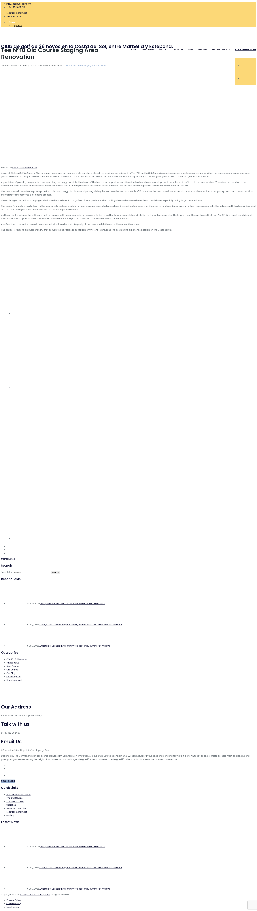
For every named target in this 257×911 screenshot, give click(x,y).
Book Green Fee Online (18, 794)
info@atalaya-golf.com (18, 3)
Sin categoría (13, 676)
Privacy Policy (13, 900)
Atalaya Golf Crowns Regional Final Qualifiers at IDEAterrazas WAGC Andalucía (80, 624)
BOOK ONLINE (8, 781)
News (190, 49)
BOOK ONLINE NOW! (245, 49)
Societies (11, 804)
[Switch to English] (242, 65)
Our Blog (10, 673)
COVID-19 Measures (16, 659)
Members (202, 49)
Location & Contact (16, 12)
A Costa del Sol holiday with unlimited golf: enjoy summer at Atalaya (74, 645)
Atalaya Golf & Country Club (35, 894)
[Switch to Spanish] (242, 78)
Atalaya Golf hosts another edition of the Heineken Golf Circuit (72, 603)
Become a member (221, 49)
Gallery (10, 815)
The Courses (147, 49)
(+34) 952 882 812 (15, 7)
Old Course (12, 669)
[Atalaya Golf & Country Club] (128, 34)
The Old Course (14, 798)
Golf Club (178, 49)
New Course (12, 666)
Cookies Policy (13, 903)
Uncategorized (14, 680)
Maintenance (8, 558)
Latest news (12, 662)
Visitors (163, 49)
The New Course (15, 801)
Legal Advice (13, 907)
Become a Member (16, 808)
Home (133, 49)
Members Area (14, 16)
